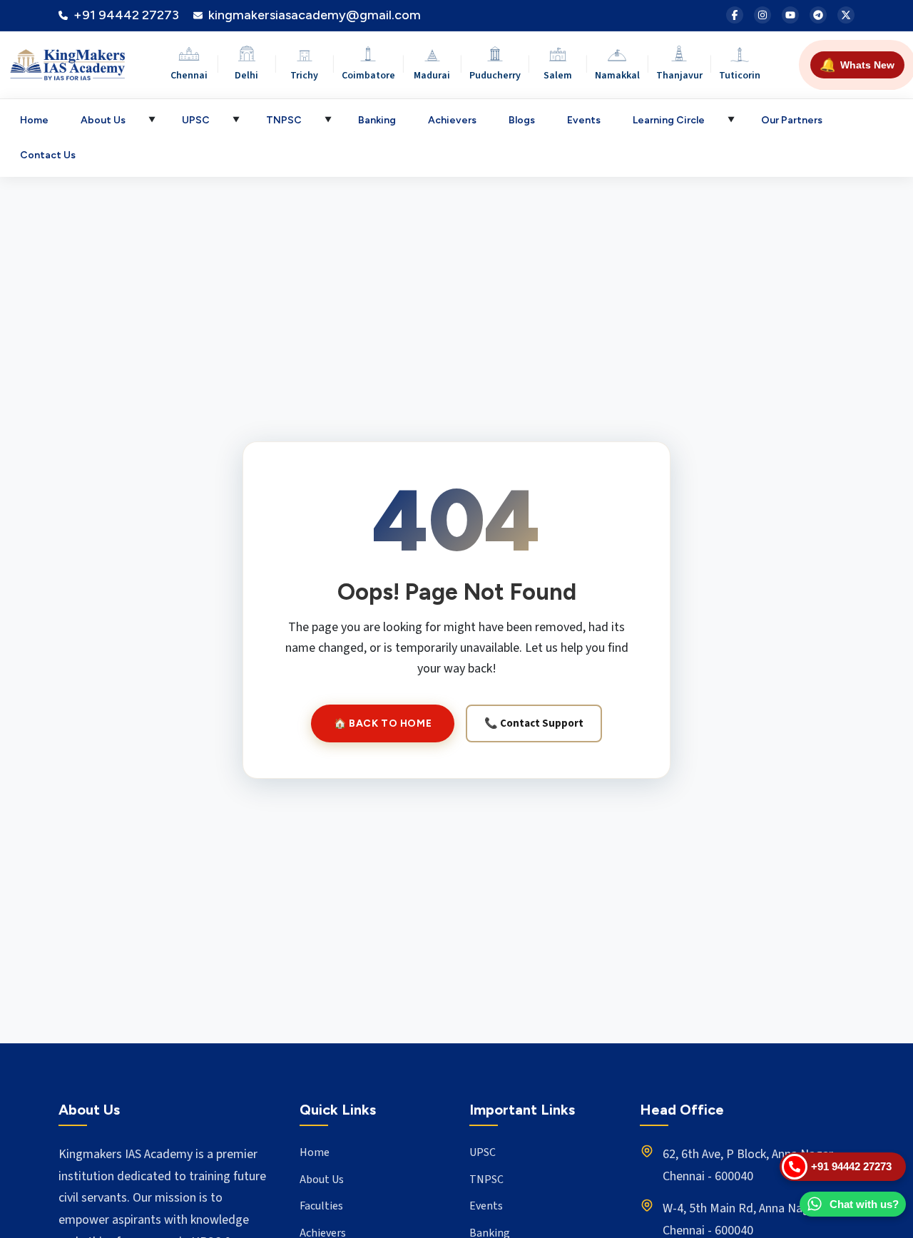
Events (584, 120)
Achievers (452, 120)
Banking (377, 120)
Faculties (321, 1206)
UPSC (196, 120)
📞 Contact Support (533, 723)
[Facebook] (734, 15)
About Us (103, 120)
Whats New (857, 65)
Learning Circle (669, 120)
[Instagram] (762, 15)
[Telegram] (818, 15)
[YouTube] (790, 15)
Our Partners (791, 120)
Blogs (522, 120)
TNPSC (284, 120)
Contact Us (48, 155)
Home (34, 120)
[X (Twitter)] (846, 15)
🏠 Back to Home (383, 723)
